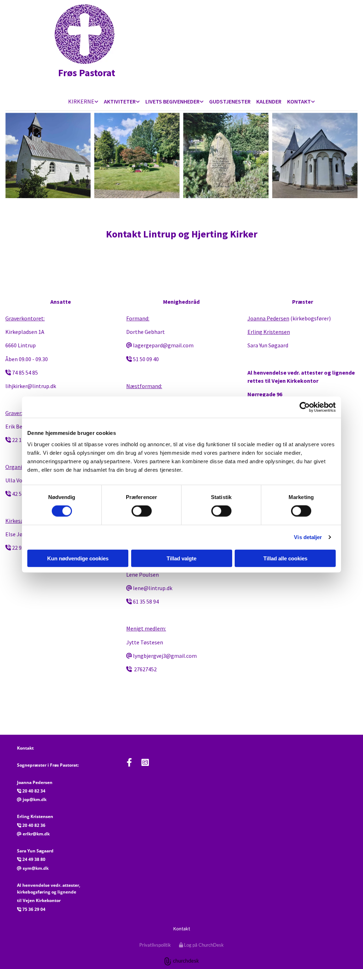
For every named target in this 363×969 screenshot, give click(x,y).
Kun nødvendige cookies (77, 558)
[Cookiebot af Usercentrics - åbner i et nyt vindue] (305, 407)
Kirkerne (81, 101)
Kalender (268, 101)
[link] (83, 102)
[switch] (142, 511)
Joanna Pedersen (268, 318)
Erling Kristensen (268, 331)
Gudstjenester (230, 101)
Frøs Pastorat (80, 72)
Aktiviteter (120, 101)
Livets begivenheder (172, 101)
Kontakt (181, 928)
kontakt (299, 101)
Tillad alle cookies (285, 558)
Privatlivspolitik (155, 945)
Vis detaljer (308, 537)
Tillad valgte (181, 558)
